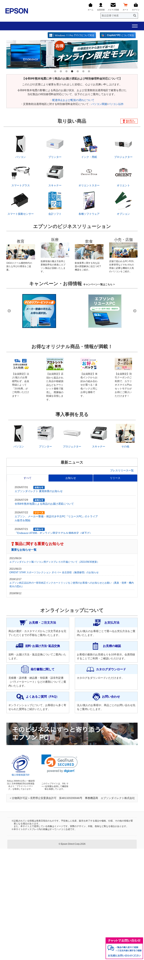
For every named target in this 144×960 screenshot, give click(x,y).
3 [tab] (66, 71)
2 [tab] (61, 71)
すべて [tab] (28, 477)
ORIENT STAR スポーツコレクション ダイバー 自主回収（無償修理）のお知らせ (54, 572)
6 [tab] (83, 71)
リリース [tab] (115, 477)
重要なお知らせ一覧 (24, 549)
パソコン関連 (99, 103)
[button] (59, 763)
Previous (9, 54)
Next (135, 54)
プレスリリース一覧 (122, 470)
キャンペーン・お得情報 (72, 283)
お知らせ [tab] (70, 477)
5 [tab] (78, 71)
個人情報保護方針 (21, 775)
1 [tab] (55, 71)
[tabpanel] (72, 54)
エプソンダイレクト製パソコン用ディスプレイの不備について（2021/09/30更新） (54, 562)
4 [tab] (72, 71)
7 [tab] (89, 71)
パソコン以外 (116, 103)
